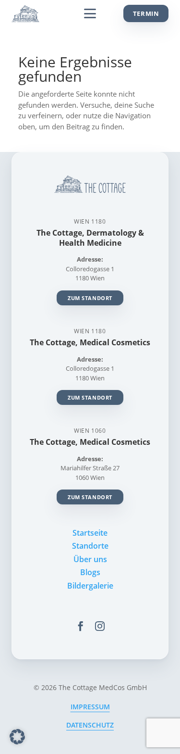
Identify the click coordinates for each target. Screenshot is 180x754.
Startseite (90, 533)
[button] (17, 736)
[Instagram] (99, 626)
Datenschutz (90, 724)
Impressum (90, 706)
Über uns (90, 559)
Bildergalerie (90, 585)
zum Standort (90, 298)
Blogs (90, 572)
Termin (146, 13)
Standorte (90, 545)
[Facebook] (80, 626)
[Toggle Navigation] (90, 14)
